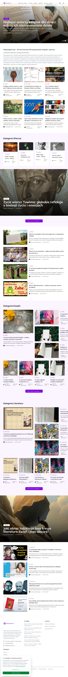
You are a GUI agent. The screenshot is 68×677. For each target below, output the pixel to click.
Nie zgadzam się (16, 669)
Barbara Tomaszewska (8, 208)
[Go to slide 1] (62, 40)
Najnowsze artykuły (23, 3)
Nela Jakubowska (48, 628)
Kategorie (6, 649)
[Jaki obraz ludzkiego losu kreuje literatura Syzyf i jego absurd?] (34, 518)
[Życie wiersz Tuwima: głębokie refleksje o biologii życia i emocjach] (34, 192)
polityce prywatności (20, 666)
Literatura (40, 3)
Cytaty (50, 3)
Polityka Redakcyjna (42, 668)
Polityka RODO (34, 668)
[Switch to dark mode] (63, 3)
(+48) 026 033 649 (9, 643)
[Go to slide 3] (65, 40)
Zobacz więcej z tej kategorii (33, 221)
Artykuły (26, 621)
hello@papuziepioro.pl (10, 645)
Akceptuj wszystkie (16, 673)
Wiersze (30, 3)
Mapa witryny (50, 668)
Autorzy (46, 3)
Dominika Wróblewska (8, 33)
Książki (35, 3)
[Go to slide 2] (64, 40)
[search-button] (60, 3)
